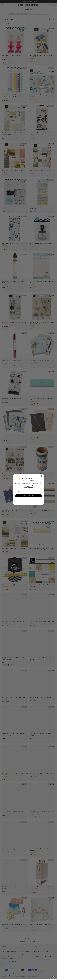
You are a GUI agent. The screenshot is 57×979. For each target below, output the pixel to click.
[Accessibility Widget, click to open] (53, 977)
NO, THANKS (28, 499)
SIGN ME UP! (28, 495)
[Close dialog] (42, 476)
